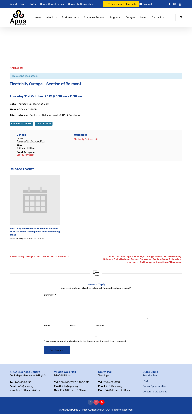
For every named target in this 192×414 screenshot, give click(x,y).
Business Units (70, 17)
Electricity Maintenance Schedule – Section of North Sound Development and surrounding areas (35, 231)
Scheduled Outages (26, 155)
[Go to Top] (186, 407)
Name (48, 325)
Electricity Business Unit (86, 139)
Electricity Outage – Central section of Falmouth (39, 256)
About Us (51, 17)
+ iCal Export (43, 124)
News (143, 17)
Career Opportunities (52, 4)
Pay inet (147, 4)
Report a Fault (18, 4)
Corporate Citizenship (80, 4)
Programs (115, 17)
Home (38, 17)
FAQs (33, 4)
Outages (130, 17)
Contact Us (158, 17)
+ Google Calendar (21, 124)
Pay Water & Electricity (123, 4)
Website (100, 325)
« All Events (17, 67)
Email (73, 325)
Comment (50, 295)
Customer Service (94, 17)
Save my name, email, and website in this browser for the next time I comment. (85, 341)
